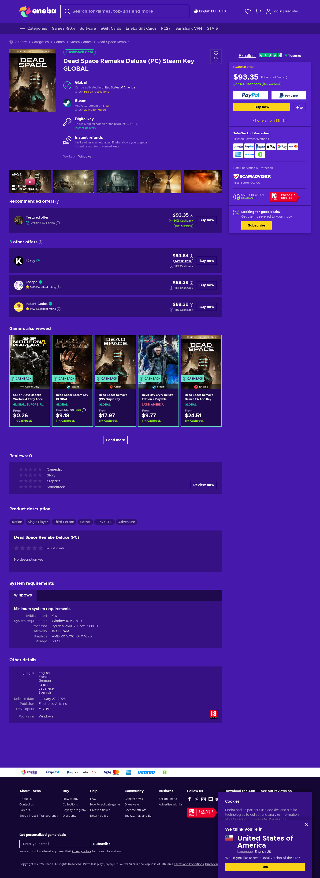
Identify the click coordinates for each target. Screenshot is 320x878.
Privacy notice (81, 851)
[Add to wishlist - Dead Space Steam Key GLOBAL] (84, 342)
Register (291, 11)
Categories (40, 42)
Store (22, 42)
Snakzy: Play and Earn (139, 815)
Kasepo (31, 282)
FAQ (93, 799)
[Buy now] (250, 95)
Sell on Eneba (168, 799)
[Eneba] (37, 11)
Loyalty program (74, 810)
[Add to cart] (300, 107)
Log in (277, 11)
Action (17, 522)
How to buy (70, 799)
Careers (24, 810)
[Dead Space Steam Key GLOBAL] (72, 356)
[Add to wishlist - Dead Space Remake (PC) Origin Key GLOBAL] (127, 342)
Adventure (126, 522)
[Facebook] (189, 799)
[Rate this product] (29, 548)
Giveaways (132, 804)
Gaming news (134, 799)
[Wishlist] (248, 11)
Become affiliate (135, 810)
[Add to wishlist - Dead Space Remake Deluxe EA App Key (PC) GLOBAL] (213, 342)
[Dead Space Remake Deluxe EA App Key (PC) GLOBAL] (201, 356)
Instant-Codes (37, 304)
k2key (30, 261)
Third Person (64, 522)
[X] (196, 799)
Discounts (69, 815)
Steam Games (81, 42)
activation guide (95, 109)
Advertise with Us (170, 804)
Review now (203, 485)
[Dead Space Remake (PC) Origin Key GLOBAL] (115, 356)
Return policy (99, 815)
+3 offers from (270, 120)
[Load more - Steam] (67, 103)
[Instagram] (203, 799)
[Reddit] (217, 799)
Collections (70, 804)
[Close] (306, 824)
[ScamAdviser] (252, 176)
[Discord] (210, 799)
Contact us (26, 804)
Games (59, 42)
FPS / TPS (104, 522)
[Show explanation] (58, 287)
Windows (46, 716)
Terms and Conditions (189, 864)
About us (25, 799)
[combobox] (125, 11)
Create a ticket (100, 810)
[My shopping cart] (258, 11)
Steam (107, 105)
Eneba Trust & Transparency (38, 815)
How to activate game (105, 804)
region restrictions (96, 91)
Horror (85, 522)
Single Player (38, 522)
